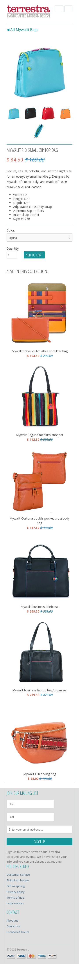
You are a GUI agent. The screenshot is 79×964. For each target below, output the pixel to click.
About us (12, 920)
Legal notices (15, 903)
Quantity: (13, 248)
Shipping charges (18, 880)
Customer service (18, 875)
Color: (11, 230)
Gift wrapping (16, 886)
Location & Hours (18, 932)
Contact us (14, 926)
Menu (59, 9)
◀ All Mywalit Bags (22, 29)
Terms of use (15, 897)
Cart (68, 9)
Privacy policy (16, 892)
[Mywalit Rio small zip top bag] (39, 69)
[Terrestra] (28, 12)
